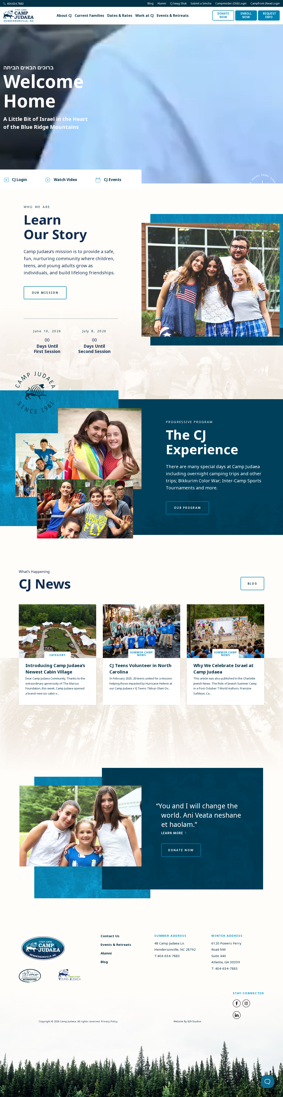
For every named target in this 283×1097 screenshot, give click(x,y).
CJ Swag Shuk (178, 3)
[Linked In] (237, 1016)
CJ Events (112, 179)
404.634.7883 (15, 4)
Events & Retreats (173, 15)
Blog (150, 3)
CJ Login (19, 179)
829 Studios (194, 1021)
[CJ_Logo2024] (43, 948)
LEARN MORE (172, 833)
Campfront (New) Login (265, 3)
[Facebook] (237, 1004)
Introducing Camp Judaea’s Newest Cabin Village (55, 668)
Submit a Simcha (201, 3)
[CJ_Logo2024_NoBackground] (18, 15)
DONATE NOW (181, 850)
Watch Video (65, 179)
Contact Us (110, 936)
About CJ (64, 15)
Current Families (89, 15)
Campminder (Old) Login (231, 3)
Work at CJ (144, 15)
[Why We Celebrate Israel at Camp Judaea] (225, 631)
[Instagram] (246, 1004)
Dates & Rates (119, 15)
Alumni (161, 3)
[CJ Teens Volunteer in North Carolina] (141, 631)
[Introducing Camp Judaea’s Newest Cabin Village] (57, 631)
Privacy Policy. (109, 1021)
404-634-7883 (168, 956)
